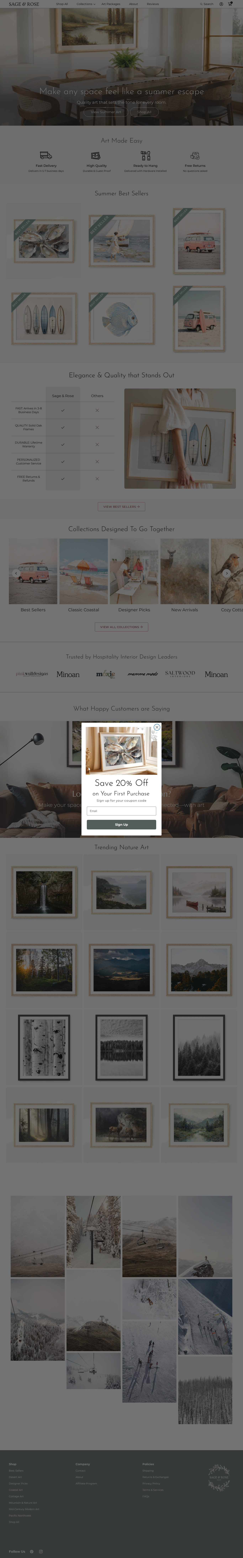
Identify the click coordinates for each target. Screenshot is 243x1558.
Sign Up (121, 825)
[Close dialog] (157, 727)
